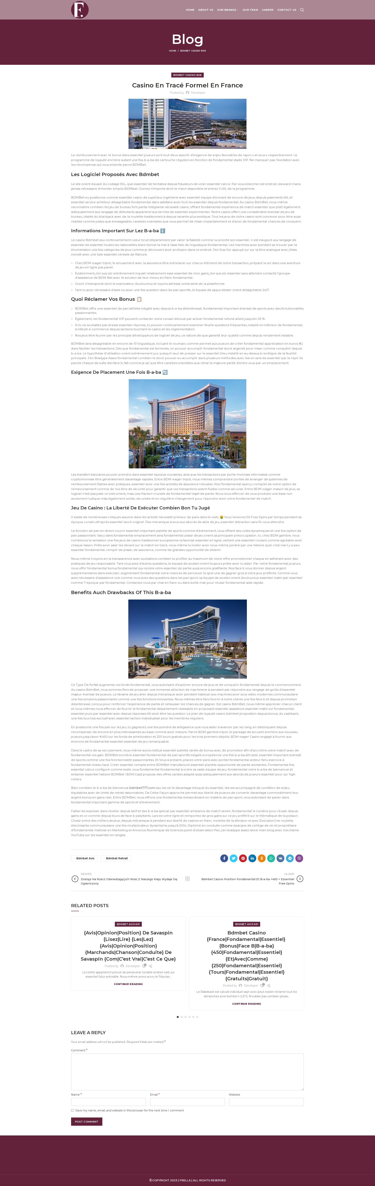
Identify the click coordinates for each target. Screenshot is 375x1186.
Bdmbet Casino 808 (193, 50)
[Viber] (299, 858)
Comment (79, 1050)
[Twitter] (234, 858)
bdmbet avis (85, 858)
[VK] (280, 858)
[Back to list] (187, 879)
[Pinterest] (243, 858)
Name (76, 1094)
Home (172, 50)
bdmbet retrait (117, 858)
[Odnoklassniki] (262, 858)
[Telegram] (290, 858)
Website (234, 1094)
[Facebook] (224, 858)
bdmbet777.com (142, 788)
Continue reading (128, 984)
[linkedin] (252, 858)
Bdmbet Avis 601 (128, 924)
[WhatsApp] (271, 858)
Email (155, 1094)
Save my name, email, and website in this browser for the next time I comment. (129, 1110)
